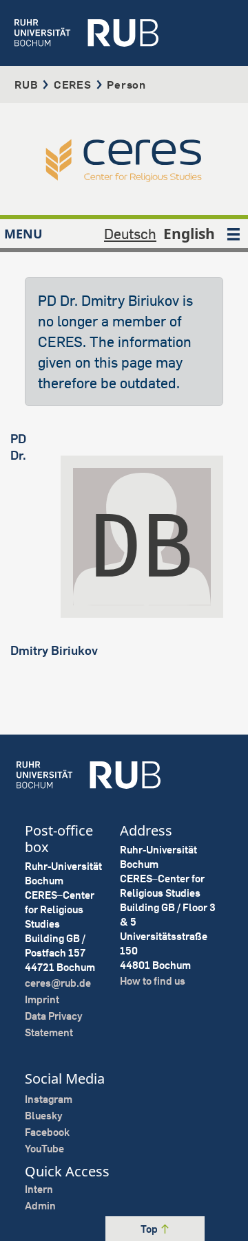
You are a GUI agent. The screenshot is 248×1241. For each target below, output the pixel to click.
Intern (39, 1189)
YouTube (44, 1148)
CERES (73, 84)
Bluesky (44, 1115)
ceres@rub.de (58, 983)
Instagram (48, 1099)
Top (150, 1229)
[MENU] (233, 233)
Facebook (47, 1132)
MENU (23, 233)
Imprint (42, 999)
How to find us (152, 980)
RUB (26, 84)
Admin (40, 1205)
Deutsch (130, 234)
